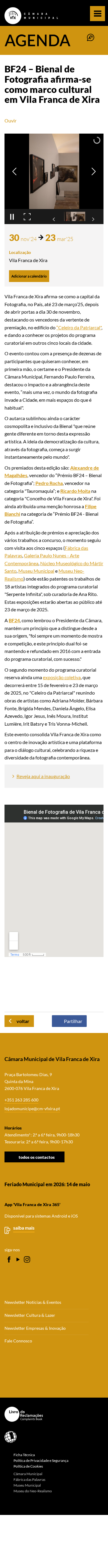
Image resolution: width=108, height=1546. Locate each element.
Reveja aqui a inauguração (43, 776)
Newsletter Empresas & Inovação (35, 1328)
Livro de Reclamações (51, 1414)
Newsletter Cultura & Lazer (29, 1315)
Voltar (22, 1021)
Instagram (27, 1259)
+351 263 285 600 (21, 1099)
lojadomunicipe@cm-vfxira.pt (32, 1108)
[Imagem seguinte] (94, 171)
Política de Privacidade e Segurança (41, 1460)
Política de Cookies (28, 1466)
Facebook (9, 1259)
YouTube (18, 1259)
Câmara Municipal (28, 1474)
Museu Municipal (36, 571)
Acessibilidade (51, 1437)
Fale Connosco (18, 1340)
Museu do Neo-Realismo (33, 1491)
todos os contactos (37, 1156)
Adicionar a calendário (29, 276)
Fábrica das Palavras (29, 1479)
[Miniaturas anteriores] (54, 219)
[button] (74, 216)
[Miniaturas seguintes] (93, 219)
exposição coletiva (62, 677)
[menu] (97, 13)
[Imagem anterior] (14, 171)
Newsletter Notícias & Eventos (32, 1302)
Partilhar (73, 1021)
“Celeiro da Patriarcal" (78, 327)
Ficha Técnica (24, 1455)
